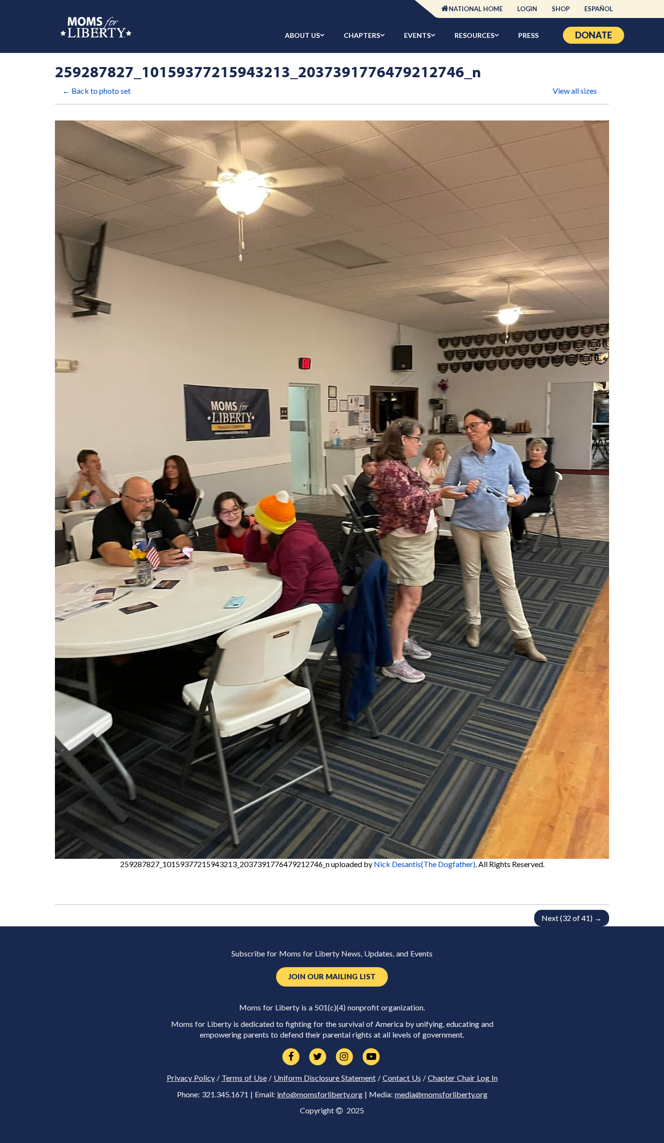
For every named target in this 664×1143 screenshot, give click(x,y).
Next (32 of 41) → (572, 917)
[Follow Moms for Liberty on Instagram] (344, 1057)
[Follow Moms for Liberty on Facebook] (290, 1057)
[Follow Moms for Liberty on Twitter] (317, 1057)
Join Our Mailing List (332, 976)
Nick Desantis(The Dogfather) (424, 864)
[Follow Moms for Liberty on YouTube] (371, 1057)
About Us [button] (302, 35)
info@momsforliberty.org (320, 1094)
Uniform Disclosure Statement (325, 1078)
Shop (561, 9)
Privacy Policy (191, 1078)
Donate (593, 35)
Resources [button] (474, 35)
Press (528, 35)
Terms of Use (244, 1078)
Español (598, 9)
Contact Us (402, 1078)
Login (527, 9)
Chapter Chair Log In (463, 1078)
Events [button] (417, 35)
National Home (476, 9)
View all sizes (575, 90)
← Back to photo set (96, 90)
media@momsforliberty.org (441, 1094)
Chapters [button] (362, 35)
